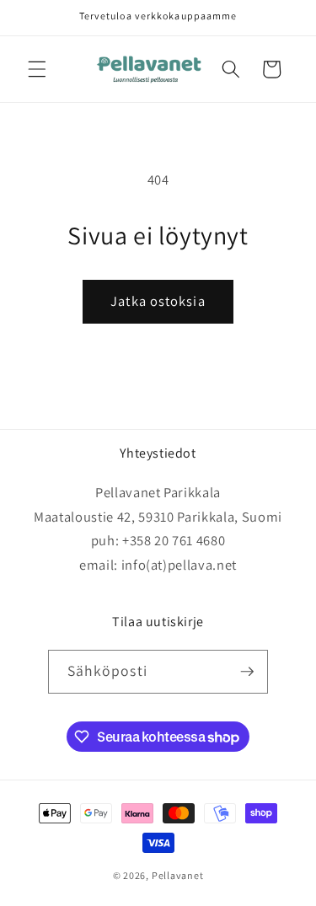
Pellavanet (178, 875)
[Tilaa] (247, 672)
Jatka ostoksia (157, 301)
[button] (37, 69)
